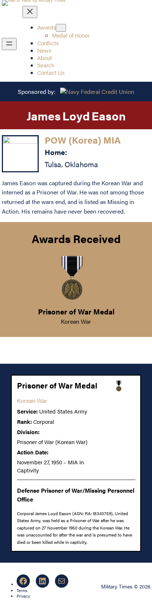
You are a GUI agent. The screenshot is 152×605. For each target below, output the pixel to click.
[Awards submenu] (61, 28)
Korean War (76, 321)
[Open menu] (9, 44)
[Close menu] (30, 12)
